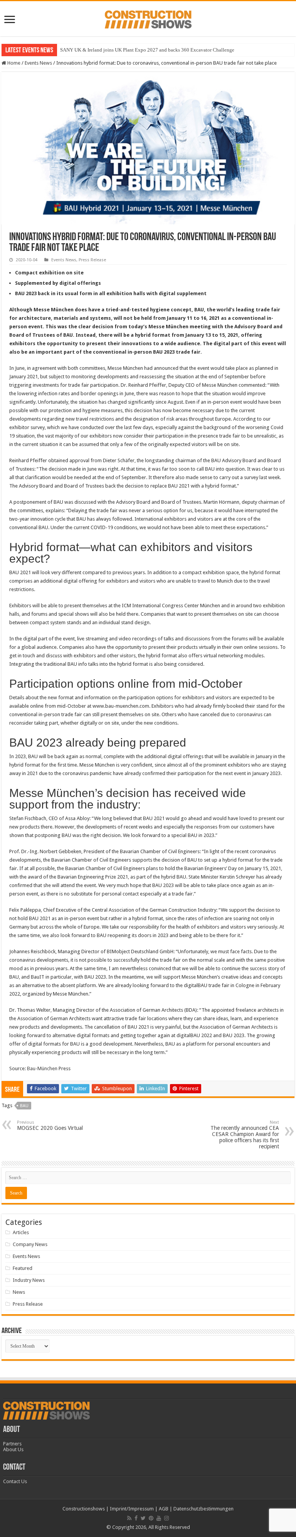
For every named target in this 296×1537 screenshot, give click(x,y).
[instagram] (166, 1518)
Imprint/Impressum (132, 1509)
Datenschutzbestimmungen (203, 1509)
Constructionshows (83, 1509)
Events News (38, 63)
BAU (24, 1105)
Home (13, 63)
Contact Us (15, 1481)
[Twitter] (143, 1518)
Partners (12, 1444)
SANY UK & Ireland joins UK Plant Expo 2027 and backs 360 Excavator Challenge (147, 50)
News (19, 1292)
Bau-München (43, 1068)
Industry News (29, 1280)
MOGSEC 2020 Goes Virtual (50, 1125)
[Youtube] (159, 1518)
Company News (30, 1244)
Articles (21, 1232)
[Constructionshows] (148, 18)
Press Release (92, 259)
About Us (13, 1449)
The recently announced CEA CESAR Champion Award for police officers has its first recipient (244, 1134)
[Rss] (129, 1518)
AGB (163, 1509)
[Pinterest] (151, 1518)
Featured (22, 1268)
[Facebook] (136, 1518)
